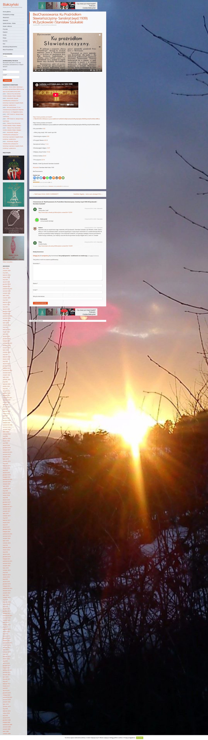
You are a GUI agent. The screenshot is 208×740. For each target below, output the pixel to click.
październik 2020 (7, 425)
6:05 (45, 140)
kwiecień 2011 (6, 683)
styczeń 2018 (6, 500)
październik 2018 (7, 479)
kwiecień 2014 (6, 602)
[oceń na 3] (36, 182)
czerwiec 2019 (6, 461)
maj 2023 (5, 354)
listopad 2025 (6, 286)
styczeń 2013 (6, 636)
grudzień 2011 (7, 665)
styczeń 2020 (6, 445)
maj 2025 (5, 300)
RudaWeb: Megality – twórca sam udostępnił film (88, 194)
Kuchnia (5, 41)
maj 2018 (5, 490)
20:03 (44, 156)
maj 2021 (5, 409)
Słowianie (5, 20)
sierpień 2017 (6, 511)
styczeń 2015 (6, 581)
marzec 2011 (6, 686)
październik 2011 (7, 670)
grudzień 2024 (7, 311)
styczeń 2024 (6, 336)
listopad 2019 (6, 450)
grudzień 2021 (7, 393)
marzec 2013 (6, 631)
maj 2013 (5, 627)
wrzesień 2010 (7, 699)
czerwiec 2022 (6, 379)
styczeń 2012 (6, 663)
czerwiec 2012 (6, 652)
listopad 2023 (6, 341)
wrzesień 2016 (7, 536)
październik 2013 (7, 615)
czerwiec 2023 (6, 352)
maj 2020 (5, 436)
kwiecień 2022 (6, 384)
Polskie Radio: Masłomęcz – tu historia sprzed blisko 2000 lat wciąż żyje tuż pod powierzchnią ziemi (13, 89)
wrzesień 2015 (7, 563)
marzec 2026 (6, 277)
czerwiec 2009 (6, 733)
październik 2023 (7, 343)
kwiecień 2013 (6, 629)
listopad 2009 (6, 722)
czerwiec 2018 (6, 488)
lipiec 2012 (6, 649)
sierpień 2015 (6, 565)
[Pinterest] (44, 177)
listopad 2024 (6, 313)
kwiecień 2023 (6, 357)
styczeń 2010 (6, 718)
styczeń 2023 (6, 363)
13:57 (48, 148)
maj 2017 (5, 518)
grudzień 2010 (7, 693)
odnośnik (59, 186)
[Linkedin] (50, 177)
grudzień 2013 (7, 611)
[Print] (59, 177)
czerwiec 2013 (6, 624)
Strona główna (7, 11)
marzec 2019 (6, 468)
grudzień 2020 (7, 420)
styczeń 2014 (6, 609)
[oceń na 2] (35, 182)
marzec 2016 (6, 550)
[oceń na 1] (33, 182)
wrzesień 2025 (7, 291)
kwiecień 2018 (6, 493)
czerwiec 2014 (6, 597)
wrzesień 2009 (7, 727)
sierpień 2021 (6, 402)
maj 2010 (5, 708)
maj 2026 (5, 273)
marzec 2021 (6, 413)
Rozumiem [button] (139, 737)
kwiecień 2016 (6, 547)
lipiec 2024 (6, 323)
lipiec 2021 (6, 404)
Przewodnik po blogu (8, 14)
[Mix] (53, 177)
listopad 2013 (6, 613)
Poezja (4, 38)
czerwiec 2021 (6, 406)
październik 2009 (7, 724)
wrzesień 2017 (7, 509)
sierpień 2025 (6, 293)
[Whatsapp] (47, 177)
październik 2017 (7, 506)
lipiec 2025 (6, 295)
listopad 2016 (6, 531)
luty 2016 (5, 552)
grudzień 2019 (7, 447)
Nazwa (35, 283)
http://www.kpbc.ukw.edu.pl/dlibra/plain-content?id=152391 (55, 246)
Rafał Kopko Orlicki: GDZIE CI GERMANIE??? (45, 194)
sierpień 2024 (6, 320)
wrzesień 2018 (7, 481)
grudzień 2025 (7, 284)
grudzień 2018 (7, 475)
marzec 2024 (6, 332)
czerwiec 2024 (6, 325)
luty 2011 (5, 688)
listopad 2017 (6, 504)
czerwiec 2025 (6, 298)
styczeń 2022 (6, 391)
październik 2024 (7, 316)
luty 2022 (5, 388)
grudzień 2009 (7, 720)
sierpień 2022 (6, 375)
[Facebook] (34, 177)
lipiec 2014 (6, 595)
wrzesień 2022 (7, 372)
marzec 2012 (6, 658)
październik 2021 (7, 397)
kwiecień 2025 (6, 302)
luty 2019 (5, 470)
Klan (4, 44)
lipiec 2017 (6, 513)
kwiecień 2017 (6, 520)
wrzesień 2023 (7, 345)
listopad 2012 (6, 640)
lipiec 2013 (6, 622)
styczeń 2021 (6, 418)
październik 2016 (7, 534)
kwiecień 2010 (6, 711)
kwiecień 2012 (6, 656)
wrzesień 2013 (7, 618)
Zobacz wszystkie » (8, 262)
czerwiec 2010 (6, 706)
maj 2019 (5, 463)
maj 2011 (5, 681)
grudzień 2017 (7, 502)
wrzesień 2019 (7, 454)
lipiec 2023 (6, 350)
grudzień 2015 (7, 556)
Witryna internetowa (38, 296)
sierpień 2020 (6, 429)
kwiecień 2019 (6, 466)
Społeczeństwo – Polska (9, 23)
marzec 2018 (6, 495)
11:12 (46, 144)
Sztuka (4, 35)
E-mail (35, 290)
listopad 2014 (6, 586)
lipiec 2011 (6, 677)
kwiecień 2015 (6, 574)
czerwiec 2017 (6, 515)
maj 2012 (5, 654)
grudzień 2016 (7, 529)
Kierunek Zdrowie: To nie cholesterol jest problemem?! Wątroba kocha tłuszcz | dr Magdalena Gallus (13, 110)
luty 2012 (5, 661)
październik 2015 (7, 561)
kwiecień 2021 (6, 411)
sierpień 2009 (6, 729)
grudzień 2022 (7, 366)
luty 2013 (5, 634)
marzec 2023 (6, 359)
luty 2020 (5, 443)
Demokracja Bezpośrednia (10, 46)
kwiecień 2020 (6, 438)
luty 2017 (5, 525)
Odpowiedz (99, 208)
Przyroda (5, 29)
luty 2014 (5, 606)
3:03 (48, 136)
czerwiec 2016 (6, 543)
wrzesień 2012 (7, 645)
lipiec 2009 (6, 731)
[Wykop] (37, 177)
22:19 (43, 159)
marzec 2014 (6, 604)
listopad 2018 (6, 477)
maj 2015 (5, 572)
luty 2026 (5, 279)
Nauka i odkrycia (7, 26)
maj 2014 (5, 599)
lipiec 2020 (6, 431)
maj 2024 (5, 327)
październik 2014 (7, 588)
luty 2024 (5, 334)
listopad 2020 (6, 422)
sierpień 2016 (6, 538)
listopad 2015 (6, 559)
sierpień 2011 (6, 674)
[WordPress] (56, 177)
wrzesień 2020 (7, 427)
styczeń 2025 (6, 309)
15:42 (48, 152)
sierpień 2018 (6, 484)
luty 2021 (5, 416)
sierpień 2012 (6, 647)
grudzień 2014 (7, 584)
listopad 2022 (6, 368)
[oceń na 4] (37, 182)
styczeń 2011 (6, 690)
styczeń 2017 (6, 527)
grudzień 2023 (7, 338)
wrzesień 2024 (7, 318)
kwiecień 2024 (6, 329)
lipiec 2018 (6, 486)
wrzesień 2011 (7, 672)
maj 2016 (5, 545)
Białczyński (10, 4)
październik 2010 (7, 697)
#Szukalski (36, 167)
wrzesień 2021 (7, 400)
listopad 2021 (6, 395)
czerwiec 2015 (6, 570)
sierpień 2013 (6, 620)
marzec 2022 (6, 386)
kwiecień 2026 (6, 275)
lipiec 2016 (6, 540)
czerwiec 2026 (6, 270)
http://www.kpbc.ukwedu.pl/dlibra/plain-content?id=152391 (55, 212)
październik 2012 (7, 643)
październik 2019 (7, 452)
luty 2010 (5, 715)
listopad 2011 (6, 668)
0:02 (44, 128)
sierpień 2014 (6, 593)
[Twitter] (40, 177)
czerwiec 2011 (6, 679)
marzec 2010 (6, 713)
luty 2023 (5, 361)
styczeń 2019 (6, 472)
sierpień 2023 (6, 347)
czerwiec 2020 (6, 434)
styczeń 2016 (6, 554)
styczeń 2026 (6, 282)
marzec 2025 (6, 304)
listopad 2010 (6, 695)
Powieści (5, 32)
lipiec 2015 (6, 568)
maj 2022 (5, 382)
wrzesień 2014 (7, 590)
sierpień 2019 (6, 456)
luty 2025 (5, 307)
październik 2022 (7, 370)
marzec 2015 (6, 577)
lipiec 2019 (6, 459)
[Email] (63, 177)
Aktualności (6, 17)
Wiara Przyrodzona (8, 49)
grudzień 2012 (7, 638)
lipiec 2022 (6, 377)
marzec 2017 (6, 522)
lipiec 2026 (6, 268)
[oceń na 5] (38, 182)
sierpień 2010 (6, 702)
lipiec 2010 (6, 704)
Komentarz (36, 263)
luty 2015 (5, 579)
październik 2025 (7, 288)
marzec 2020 (6, 441)
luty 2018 (5, 497)
